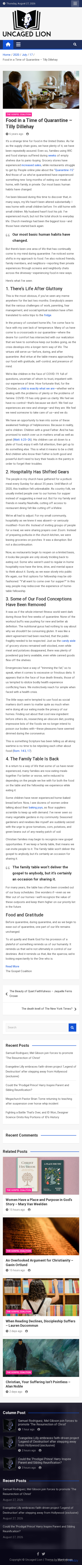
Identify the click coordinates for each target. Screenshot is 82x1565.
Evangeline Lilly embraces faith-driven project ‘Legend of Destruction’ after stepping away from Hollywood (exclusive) (41, 1071)
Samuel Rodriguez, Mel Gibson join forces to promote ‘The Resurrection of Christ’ (47, 1422)
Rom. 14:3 (20, 751)
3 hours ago (29, 1467)
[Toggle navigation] (18, 44)
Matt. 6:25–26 (22, 439)
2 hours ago (29, 1450)
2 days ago (15, 1331)
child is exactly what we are (37, 388)
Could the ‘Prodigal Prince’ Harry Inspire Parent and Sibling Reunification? (44, 1460)
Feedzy (73, 1560)
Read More (12, 966)
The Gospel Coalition (19, 114)
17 (28, 751)
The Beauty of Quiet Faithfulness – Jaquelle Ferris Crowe (41, 994)
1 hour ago (28, 1429)
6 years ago (16, 133)
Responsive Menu (75, 3)
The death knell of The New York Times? (47, 1008)
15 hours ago (17, 1209)
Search (72, 1027)
